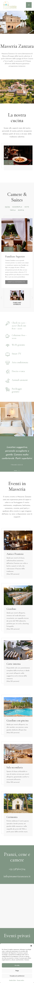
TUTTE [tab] (7, 207)
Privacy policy (20, 980)
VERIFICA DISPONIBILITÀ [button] (16, 282)
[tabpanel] (17, 262)
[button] (31, 946)
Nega (17, 970)
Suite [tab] (27, 207)
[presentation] (6, 162)
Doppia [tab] (21, 210)
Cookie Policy (12, 980)
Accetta (17, 965)
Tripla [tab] (13, 210)
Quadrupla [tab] (17, 207)
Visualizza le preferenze (17, 976)
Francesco (17, 465)
